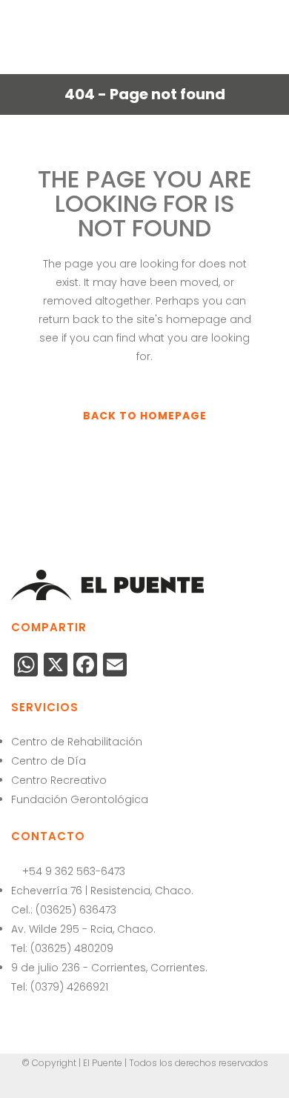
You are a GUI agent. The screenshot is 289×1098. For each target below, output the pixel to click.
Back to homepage (145, 415)
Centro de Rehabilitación (76, 741)
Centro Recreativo (59, 780)
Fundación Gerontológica (79, 799)
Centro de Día (48, 760)
